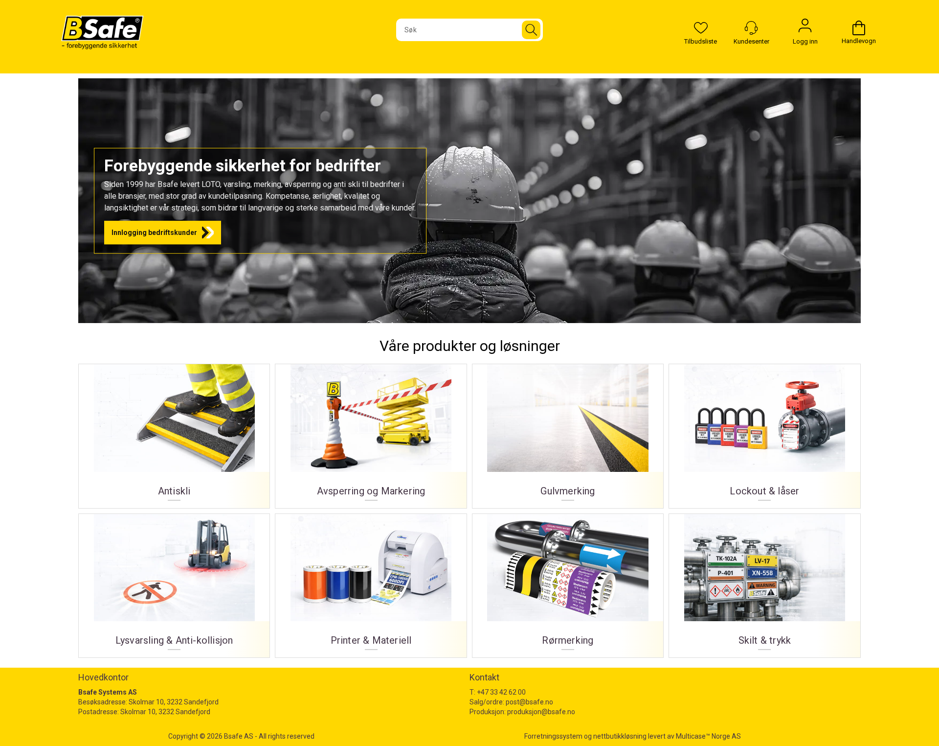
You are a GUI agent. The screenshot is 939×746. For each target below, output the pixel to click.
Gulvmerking (568, 432)
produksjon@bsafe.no (541, 712)
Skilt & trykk (764, 582)
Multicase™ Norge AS (708, 736)
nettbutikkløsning (620, 736)
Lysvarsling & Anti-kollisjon (174, 582)
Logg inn (805, 28)
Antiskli (174, 432)
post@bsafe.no (529, 702)
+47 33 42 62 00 (501, 692)
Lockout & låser (764, 432)
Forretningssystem (553, 736)
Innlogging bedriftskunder (154, 232)
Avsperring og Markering (371, 432)
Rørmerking (568, 582)
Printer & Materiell (371, 582)
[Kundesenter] (751, 28)
